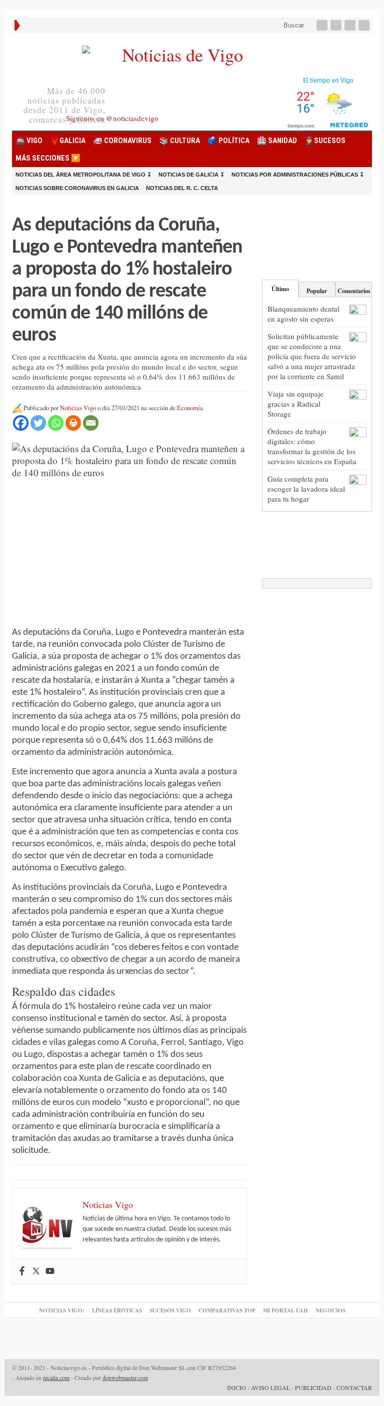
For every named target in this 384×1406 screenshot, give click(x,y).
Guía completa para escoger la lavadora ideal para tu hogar (306, 489)
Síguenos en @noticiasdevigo (112, 118)
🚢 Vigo (29, 140)
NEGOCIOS (331, 1310)
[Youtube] (351, 25)
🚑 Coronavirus (122, 140)
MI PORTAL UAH (285, 1310)
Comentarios (354, 291)
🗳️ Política (229, 140)
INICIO (236, 1387)
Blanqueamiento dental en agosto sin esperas (304, 314)
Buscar (293, 25)
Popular (316, 291)
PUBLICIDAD (313, 1387)
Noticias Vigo (78, 408)
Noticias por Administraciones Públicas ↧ (298, 175)
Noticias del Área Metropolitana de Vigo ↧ (84, 175)
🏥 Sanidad (277, 140)
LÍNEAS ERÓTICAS (117, 1310)
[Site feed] (365, 25)
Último (280, 289)
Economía (190, 408)
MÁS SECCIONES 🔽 (48, 158)
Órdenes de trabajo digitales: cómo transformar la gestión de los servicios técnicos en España (312, 446)
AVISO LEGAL (270, 1387)
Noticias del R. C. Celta (182, 188)
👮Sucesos (325, 140)
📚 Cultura (179, 140)
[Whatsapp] (56, 423)
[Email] (90, 423)
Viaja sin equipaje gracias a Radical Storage (296, 404)
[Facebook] (323, 25)
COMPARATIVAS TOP (227, 1310)
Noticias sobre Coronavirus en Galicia (77, 188)
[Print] (73, 423)
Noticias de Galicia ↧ (191, 175)
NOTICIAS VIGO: (61, 1310)
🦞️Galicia (68, 140)
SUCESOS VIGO (170, 1310)
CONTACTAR (354, 1387)
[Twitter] (337, 25)
